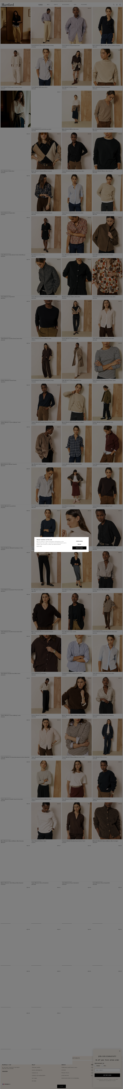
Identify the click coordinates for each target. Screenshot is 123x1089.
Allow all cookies (79, 547)
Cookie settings (79, 541)
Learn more (39, 546)
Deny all (79, 544)
